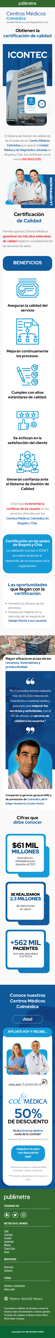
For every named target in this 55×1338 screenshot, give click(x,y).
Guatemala (9, 1241)
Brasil (6, 1252)
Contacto (8, 1270)
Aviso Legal (9, 1289)
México (7, 1245)
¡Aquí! (27, 1018)
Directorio (8, 1267)
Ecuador (8, 1238)
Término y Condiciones (14, 1285)
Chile (6, 1231)
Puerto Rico (9, 1248)
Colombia (8, 1234)
